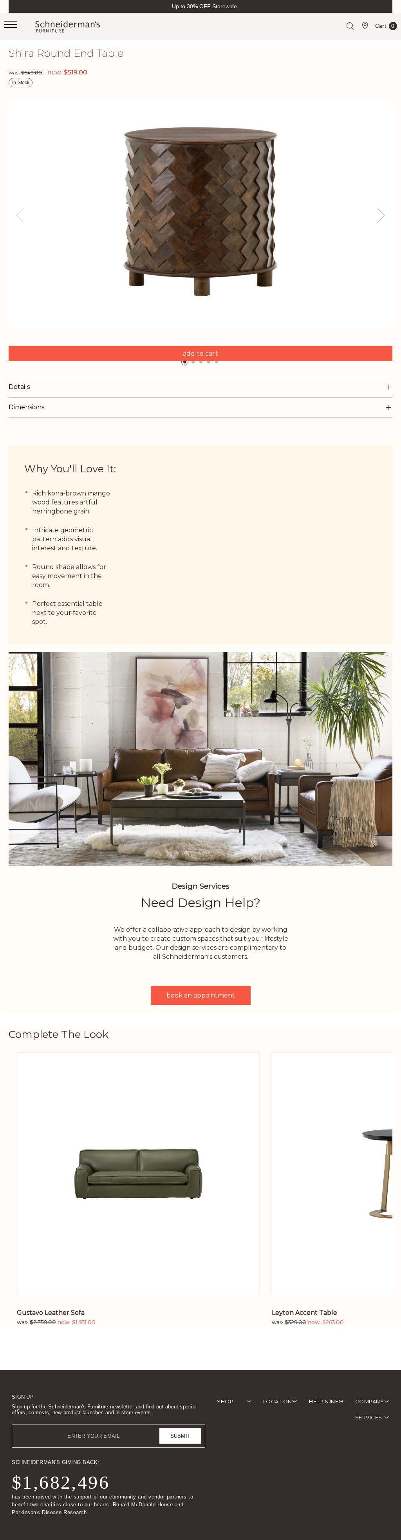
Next (381, 215)
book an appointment (200, 995)
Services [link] (368, 1417)
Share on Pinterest (32, 429)
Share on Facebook (11, 429)
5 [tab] (216, 362)
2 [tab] (193, 362)
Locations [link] (279, 1401)
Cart (385, 27)
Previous (19, 215)
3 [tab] (201, 362)
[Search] (350, 26)
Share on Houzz (55, 429)
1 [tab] (185, 362)
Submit (180, 1436)
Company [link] (369, 1401)
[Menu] (19, 27)
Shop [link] (225, 1401)
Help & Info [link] (326, 1401)
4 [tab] (209, 362)
